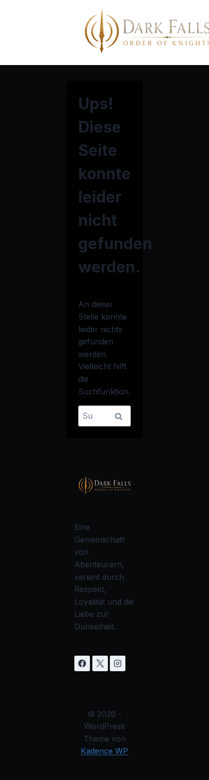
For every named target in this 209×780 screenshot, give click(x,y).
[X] (100, 663)
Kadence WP (104, 751)
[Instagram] (117, 663)
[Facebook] (82, 663)
